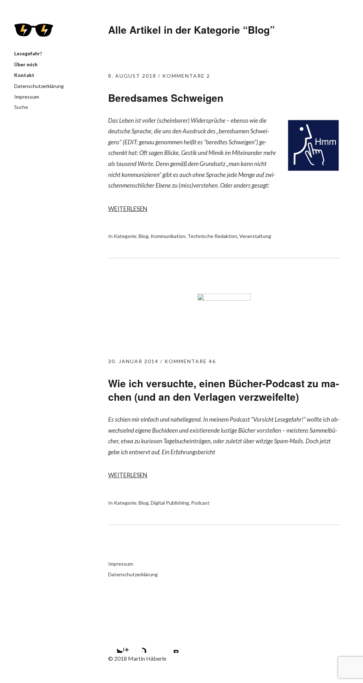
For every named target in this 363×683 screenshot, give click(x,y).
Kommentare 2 (186, 76)
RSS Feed (170, 644)
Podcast (200, 503)
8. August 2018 (132, 76)
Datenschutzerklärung (39, 86)
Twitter (113, 644)
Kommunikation (168, 236)
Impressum (26, 97)
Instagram (132, 644)
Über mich (26, 64)
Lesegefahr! (33, 30)
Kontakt (24, 75)
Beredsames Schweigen (165, 97)
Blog (144, 236)
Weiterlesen (127, 208)
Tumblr (151, 644)
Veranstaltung (255, 236)
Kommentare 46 (190, 361)
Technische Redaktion (212, 236)
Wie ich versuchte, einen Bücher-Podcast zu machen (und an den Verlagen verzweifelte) (223, 390)
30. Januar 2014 (133, 361)
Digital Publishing (170, 503)
